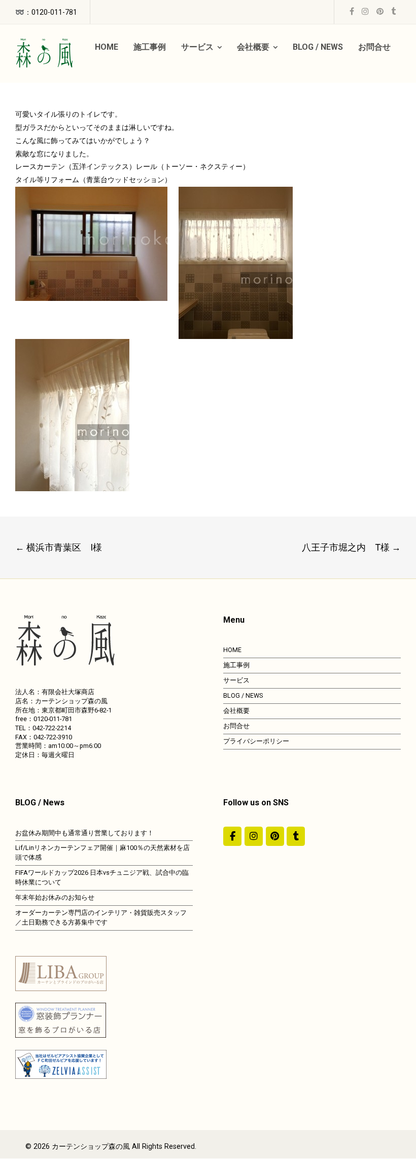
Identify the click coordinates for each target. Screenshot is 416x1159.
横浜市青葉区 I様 (58, 547)
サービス (236, 680)
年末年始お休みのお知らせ (54, 897)
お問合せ (236, 726)
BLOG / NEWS (243, 695)
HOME (232, 650)
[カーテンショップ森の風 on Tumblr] (296, 836)
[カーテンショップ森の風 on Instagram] (254, 836)
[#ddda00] (232, 836)
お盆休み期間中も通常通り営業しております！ (84, 833)
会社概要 (236, 710)
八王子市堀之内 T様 (351, 547)
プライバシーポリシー (256, 741)
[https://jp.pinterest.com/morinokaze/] (275, 836)
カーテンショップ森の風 (91, 1146)
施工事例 (236, 665)
